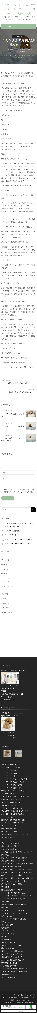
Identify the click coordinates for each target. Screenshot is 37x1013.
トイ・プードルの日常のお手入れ (13, 919)
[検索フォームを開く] (33, 26)
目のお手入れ (6, 939)
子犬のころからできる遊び (11, 843)
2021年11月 (4, 569)
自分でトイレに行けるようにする (13, 823)
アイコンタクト (7, 840)
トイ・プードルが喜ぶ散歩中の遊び (14, 904)
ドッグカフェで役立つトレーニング (14, 913)
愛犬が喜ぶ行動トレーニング (11, 890)
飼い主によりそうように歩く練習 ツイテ (16, 869)
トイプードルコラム (18, 36)
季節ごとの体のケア (8, 948)
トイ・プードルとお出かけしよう (13, 899)
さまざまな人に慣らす (9, 849)
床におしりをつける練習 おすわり (14, 881)
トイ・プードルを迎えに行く (11, 802)
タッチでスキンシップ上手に (11, 954)
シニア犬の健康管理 (12, 531)
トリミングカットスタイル (11, 945)
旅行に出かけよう (7, 916)
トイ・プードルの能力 (9, 773)
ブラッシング (6, 922)
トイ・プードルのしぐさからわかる (14, 779)
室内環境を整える (7, 794)
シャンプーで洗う (7, 934)
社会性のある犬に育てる (10, 846)
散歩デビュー (6, 855)
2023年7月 (4, 565)
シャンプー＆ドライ (8, 931)
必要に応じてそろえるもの (11, 799)
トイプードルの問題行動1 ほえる (14, 893)
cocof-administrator (11, 49)
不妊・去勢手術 (10, 535)
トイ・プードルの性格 (9, 776)
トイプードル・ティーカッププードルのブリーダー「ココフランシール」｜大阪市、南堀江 (18, 9)
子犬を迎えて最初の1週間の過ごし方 (14, 811)
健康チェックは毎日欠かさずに (12, 951)
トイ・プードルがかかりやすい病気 (18, 543)
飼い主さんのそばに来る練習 (11, 884)
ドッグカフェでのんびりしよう (12, 426)
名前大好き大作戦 (7, 837)
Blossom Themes (28, 1003)
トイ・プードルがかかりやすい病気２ (18, 539)
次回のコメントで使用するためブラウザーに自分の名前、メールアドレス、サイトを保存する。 (19, 490)
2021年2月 (4, 574)
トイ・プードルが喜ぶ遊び (11, 866)
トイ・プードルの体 (8, 770)
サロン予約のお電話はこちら (18, 1011)
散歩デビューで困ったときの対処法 (14, 858)
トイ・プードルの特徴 (9, 764)
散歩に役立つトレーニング (11, 907)
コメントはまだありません (19, 52)
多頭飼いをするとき (8, 805)
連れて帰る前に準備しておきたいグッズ (15, 796)
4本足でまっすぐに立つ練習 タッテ (14, 875)
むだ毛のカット (7, 928)
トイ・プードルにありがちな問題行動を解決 (17, 864)
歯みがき (4, 937)
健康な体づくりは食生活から (11, 957)
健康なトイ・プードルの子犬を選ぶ (14, 791)
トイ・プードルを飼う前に (11, 788)
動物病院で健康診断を (9, 963)
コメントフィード (6, 608)
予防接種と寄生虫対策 (9, 966)
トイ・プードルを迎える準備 (11, 785)
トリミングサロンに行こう (11, 942)
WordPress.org (7, 612)
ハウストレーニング (8, 826)
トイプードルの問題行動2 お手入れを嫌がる (18, 896)
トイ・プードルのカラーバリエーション (15, 782)
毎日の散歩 (5, 901)
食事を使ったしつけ (8, 829)
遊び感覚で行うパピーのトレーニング (15, 834)
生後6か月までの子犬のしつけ (12, 808)
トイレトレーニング (8, 817)
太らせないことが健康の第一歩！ (13, 960)
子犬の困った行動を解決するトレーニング (16, 852)
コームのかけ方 (7, 925)
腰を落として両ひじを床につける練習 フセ (17, 878)
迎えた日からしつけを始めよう (12, 814)
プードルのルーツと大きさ (11, 767)
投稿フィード (5, 603)
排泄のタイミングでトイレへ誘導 (13, 820)
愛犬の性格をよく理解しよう (11, 831)
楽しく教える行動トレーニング (12, 861)
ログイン (3, 599)
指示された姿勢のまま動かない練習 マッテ (17, 872)
